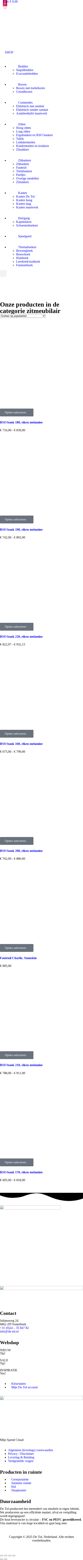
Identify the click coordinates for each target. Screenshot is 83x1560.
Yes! (3, 1373)
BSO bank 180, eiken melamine (21, 422)
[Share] (5, 1555)
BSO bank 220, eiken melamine (21, 636)
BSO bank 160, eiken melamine (21, 743)
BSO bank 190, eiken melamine (21, 529)
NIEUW (5, 1350)
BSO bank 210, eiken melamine (21, 1065)
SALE (4, 1360)
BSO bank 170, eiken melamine (21, 1172)
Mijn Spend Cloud (12, 1440)
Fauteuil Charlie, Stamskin (18, 958)
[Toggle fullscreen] (9, 1555)
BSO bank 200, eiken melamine (21, 850)
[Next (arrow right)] (5, 1559)
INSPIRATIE (8, 1370)
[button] (6, 52)
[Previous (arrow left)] (1, 1559)
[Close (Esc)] (1, 1555)
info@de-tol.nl (9, 1331)
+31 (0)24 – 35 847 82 (14, 1328)
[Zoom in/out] (13, 1555)
